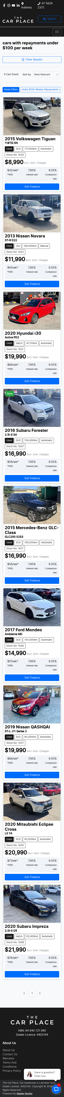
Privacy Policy (12, 1070)
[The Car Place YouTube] (14, 5)
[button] (57, 31)
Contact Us (10, 1054)
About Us (9, 1050)
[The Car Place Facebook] (5, 5)
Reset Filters (11, 89)
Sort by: (27, 74)
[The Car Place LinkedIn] (19, 5)
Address (26, 7)
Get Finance (32, 186)
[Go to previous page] (24, 993)
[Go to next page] (39, 993)
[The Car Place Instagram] (9, 5)
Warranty (8, 1058)
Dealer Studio (24, 1094)
